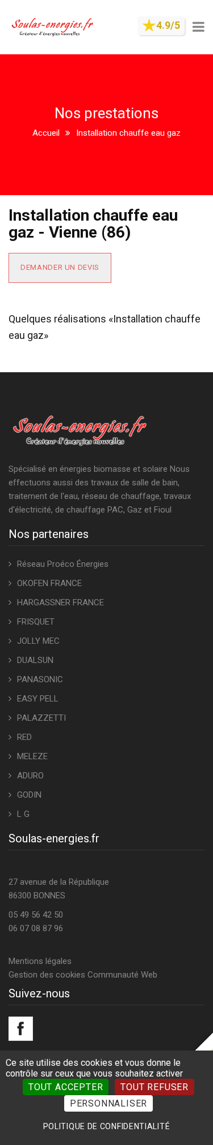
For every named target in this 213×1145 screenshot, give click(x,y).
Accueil (46, 133)
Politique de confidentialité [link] (106, 1126)
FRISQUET (36, 622)
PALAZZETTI (41, 718)
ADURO (30, 775)
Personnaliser (108, 1103)
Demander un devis (59, 267)
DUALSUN (35, 660)
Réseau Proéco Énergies (62, 564)
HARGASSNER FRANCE (60, 602)
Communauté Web (122, 975)
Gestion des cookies (47, 975)
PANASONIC (40, 679)
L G (23, 814)
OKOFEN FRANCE (49, 583)
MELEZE (32, 756)
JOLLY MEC (38, 641)
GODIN (29, 795)
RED (24, 737)
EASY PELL (38, 699)
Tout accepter (65, 1087)
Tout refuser (154, 1087)
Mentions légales (40, 961)
